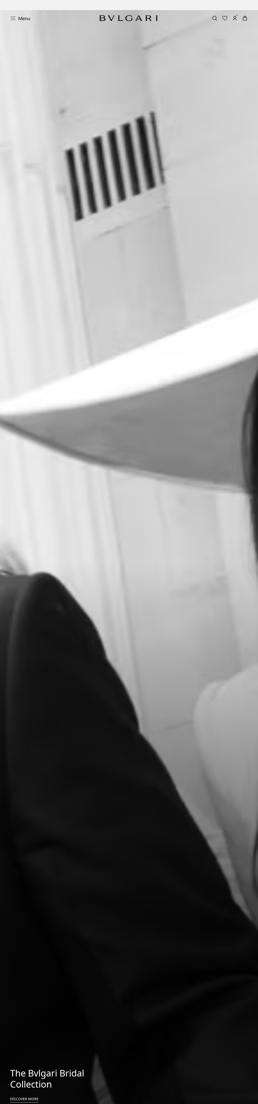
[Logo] (128, 8)
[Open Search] (215, 8)
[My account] (235, 8)
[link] (225, 8)
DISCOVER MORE (24, 1088)
